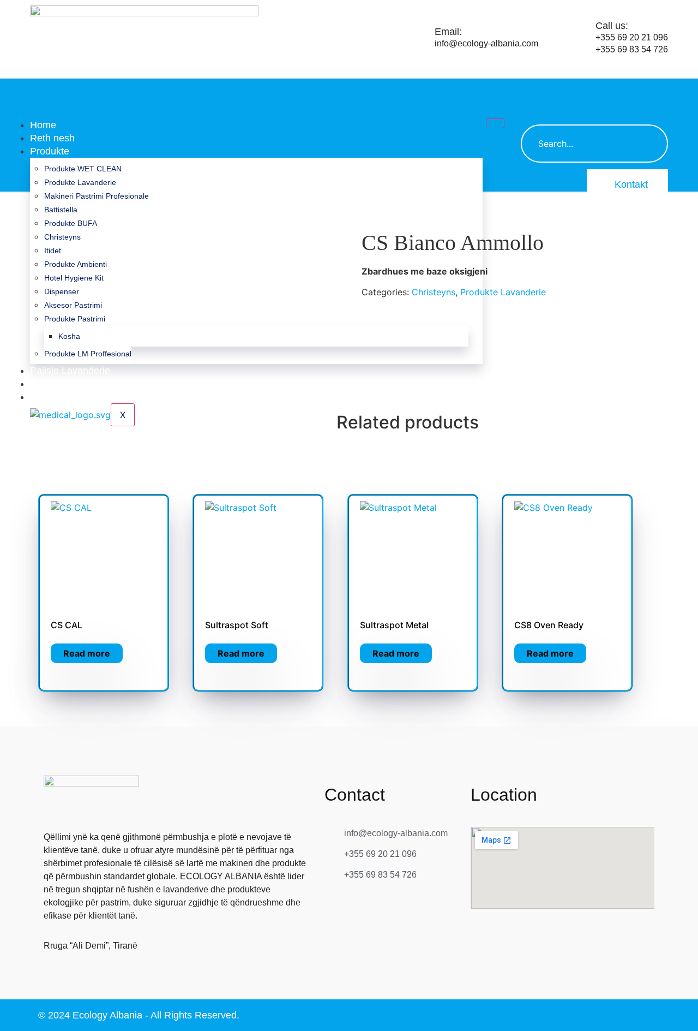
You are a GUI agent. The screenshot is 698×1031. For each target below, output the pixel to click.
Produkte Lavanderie (80, 182)
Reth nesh (52, 138)
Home (43, 125)
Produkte (49, 151)
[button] (534, 92)
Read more (86, 653)
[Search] (649, 143)
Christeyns (433, 292)
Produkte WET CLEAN (83, 168)
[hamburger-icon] (495, 123)
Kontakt (631, 184)
